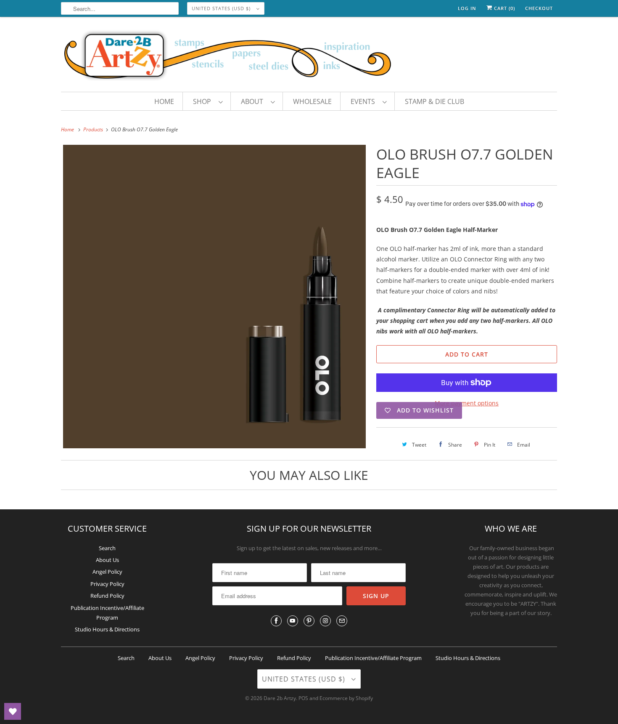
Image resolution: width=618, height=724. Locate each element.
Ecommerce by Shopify (346, 698)
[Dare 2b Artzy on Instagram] (325, 620)
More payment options (467, 403)
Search (107, 548)
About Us (107, 560)
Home (164, 101)
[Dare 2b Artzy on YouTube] (292, 620)
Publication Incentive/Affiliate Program (373, 658)
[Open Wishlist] (12, 711)
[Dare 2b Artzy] (309, 56)
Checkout (539, 8)
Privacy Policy (107, 584)
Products (93, 129)
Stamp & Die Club (434, 101)
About (254, 101)
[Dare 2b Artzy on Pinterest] (309, 620)
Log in (467, 8)
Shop (203, 101)
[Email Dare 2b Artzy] (341, 620)
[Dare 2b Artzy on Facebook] (276, 620)
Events (364, 101)
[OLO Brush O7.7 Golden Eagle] (214, 296)
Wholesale (312, 101)
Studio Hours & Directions (107, 629)
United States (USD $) (222, 8)
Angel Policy (107, 571)
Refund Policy (107, 595)
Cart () (503, 8)
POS (303, 698)
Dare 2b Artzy (280, 698)
